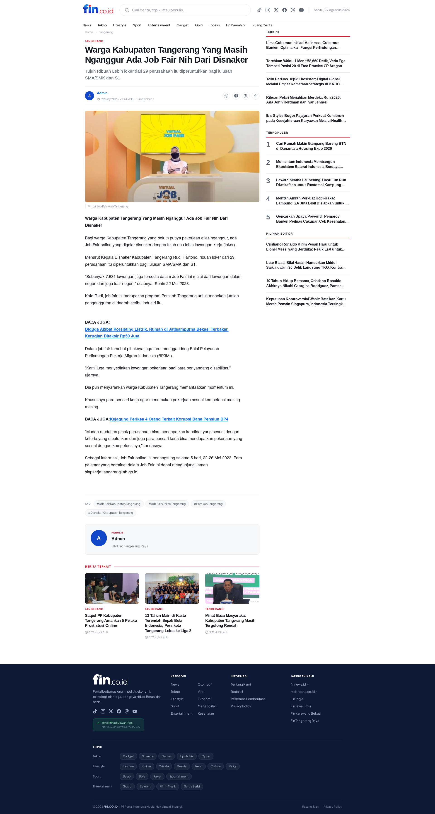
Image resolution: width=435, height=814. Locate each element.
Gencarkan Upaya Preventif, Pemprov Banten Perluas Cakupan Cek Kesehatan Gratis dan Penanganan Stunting (310, 221)
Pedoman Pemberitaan (248, 699)
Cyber (206, 756)
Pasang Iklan (310, 806)
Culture (216, 766)
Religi (233, 766)
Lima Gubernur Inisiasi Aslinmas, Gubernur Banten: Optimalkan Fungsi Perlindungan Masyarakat (302, 47)
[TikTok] (259, 10)
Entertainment (159, 25)
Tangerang (106, 32)
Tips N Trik (186, 756)
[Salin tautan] (255, 96)
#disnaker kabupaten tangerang (110, 512)
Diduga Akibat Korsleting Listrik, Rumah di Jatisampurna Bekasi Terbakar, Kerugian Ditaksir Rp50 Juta (157, 332)
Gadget (183, 25)
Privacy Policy (241, 706)
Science (147, 756)
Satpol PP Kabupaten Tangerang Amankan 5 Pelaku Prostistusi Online (111, 620)
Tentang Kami (241, 684)
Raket (157, 776)
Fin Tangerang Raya (305, 720)
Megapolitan (207, 706)
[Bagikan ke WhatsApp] (226, 96)
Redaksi (237, 691)
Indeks (215, 25)
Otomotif (205, 684)
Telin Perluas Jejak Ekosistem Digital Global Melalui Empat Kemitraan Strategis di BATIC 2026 (303, 84)
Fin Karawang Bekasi (306, 713)
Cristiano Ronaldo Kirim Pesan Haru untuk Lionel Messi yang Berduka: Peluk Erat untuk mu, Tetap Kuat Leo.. (304, 249)
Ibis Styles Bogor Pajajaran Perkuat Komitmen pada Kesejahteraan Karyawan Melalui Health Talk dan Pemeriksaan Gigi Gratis (305, 120)
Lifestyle (119, 25)
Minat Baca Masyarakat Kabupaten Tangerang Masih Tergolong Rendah (230, 620)
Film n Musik (168, 786)
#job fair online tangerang (167, 504)
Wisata (164, 766)
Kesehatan (206, 713)
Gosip (127, 786)
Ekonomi (204, 699)
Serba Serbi (192, 786)
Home (89, 32)
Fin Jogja (297, 699)
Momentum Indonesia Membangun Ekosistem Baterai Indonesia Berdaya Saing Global (308, 166)
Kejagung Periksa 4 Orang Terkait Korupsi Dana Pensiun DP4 (169, 419)
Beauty (182, 766)
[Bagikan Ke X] (246, 96)
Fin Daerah (234, 25)
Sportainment (178, 776)
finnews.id (298, 684)
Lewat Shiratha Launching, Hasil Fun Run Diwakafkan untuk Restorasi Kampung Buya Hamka (311, 185)
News (86, 25)
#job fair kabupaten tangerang (118, 504)
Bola (142, 776)
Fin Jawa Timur (301, 706)
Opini (199, 25)
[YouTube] (301, 10)
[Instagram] (268, 10)
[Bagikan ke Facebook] (236, 96)
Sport (137, 25)
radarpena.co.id (303, 691)
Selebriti (145, 786)
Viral (201, 691)
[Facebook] (284, 10)
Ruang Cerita (262, 25)
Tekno (102, 25)
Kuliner (146, 766)
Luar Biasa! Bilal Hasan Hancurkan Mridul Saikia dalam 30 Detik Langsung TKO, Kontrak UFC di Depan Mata (305, 267)
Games (167, 756)
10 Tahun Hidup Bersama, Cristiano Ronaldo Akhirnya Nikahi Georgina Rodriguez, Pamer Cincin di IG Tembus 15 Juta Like (303, 286)
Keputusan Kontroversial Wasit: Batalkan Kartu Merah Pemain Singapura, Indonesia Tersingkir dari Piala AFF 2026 (306, 304)
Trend (199, 766)
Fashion (128, 766)
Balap (127, 776)
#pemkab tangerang (208, 504)
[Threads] (293, 10)
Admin (118, 538)
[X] (276, 10)
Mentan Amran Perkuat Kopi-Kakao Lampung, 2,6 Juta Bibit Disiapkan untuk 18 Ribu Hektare (312, 203)
